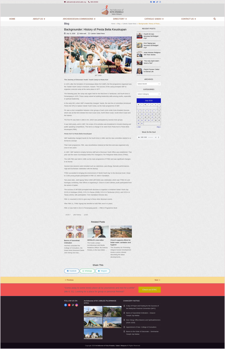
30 (138, 123)
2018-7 (67, 215)
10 (142, 114)
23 (138, 120)
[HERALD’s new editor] (98, 231)
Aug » (159, 127)
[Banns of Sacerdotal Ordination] (75, 232)
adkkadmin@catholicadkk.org (76, 2)
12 (148, 114)
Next (156, 280)
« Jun (139, 127)
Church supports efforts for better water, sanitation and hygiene (120, 242)
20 (152, 117)
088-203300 (94, 2)
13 (152, 114)
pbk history (77, 215)
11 (145, 114)
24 (142, 120)
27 (152, 120)
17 (142, 117)
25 (145, 120)
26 (148, 120)
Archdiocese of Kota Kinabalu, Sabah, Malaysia (110, 345)
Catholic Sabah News (98, 33)
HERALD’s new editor (95, 240)
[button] (215, 19)
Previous (69, 280)
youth (86, 215)
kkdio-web (82, 33)
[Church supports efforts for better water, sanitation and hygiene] (121, 231)
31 (142, 123)
